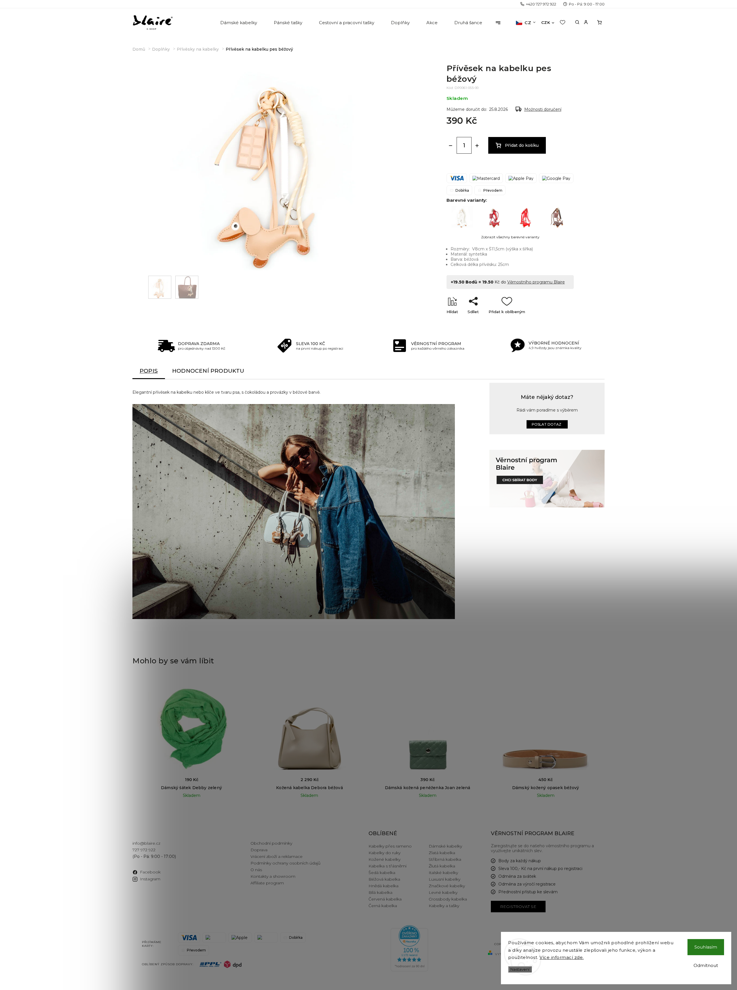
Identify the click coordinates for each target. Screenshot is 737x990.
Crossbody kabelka (448, 899)
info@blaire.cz (146, 843)
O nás (256, 869)
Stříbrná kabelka (445, 859)
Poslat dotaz (546, 424)
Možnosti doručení (542, 109)
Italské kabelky (443, 872)
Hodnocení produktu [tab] (208, 371)
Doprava (258, 849)
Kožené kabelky (384, 859)
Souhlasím (705, 947)
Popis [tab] (149, 371)
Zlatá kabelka (442, 852)
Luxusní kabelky (444, 879)
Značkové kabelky (447, 885)
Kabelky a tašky (444, 905)
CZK (545, 22)
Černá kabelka (382, 905)
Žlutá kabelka (442, 866)
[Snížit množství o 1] (450, 145)
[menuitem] (239, 22)
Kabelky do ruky (384, 852)
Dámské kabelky (445, 846)
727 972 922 (143, 849)
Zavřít (555, 321)
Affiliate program (267, 883)
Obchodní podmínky (271, 843)
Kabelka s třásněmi (387, 866)
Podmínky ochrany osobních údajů (285, 863)
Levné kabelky (443, 892)
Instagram (150, 879)
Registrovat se (518, 906)
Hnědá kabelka (383, 885)
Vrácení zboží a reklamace (276, 856)
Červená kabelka (385, 899)
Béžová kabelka (384, 879)
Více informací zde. (562, 957)
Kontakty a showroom (272, 876)
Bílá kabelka (380, 892)
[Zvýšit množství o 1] (477, 145)
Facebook (150, 872)
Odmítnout (706, 965)
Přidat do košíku (522, 145)
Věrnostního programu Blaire (536, 282)
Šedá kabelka (381, 872)
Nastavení (519, 969)
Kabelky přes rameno (390, 846)
